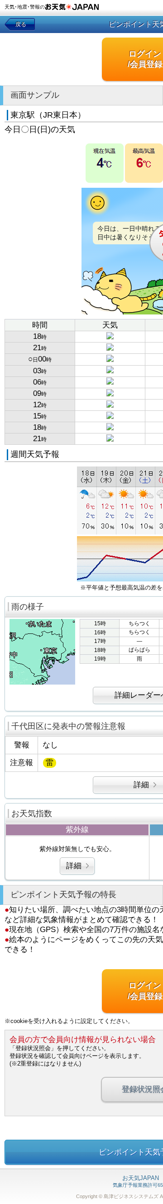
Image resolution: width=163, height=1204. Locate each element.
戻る (20, 24)
